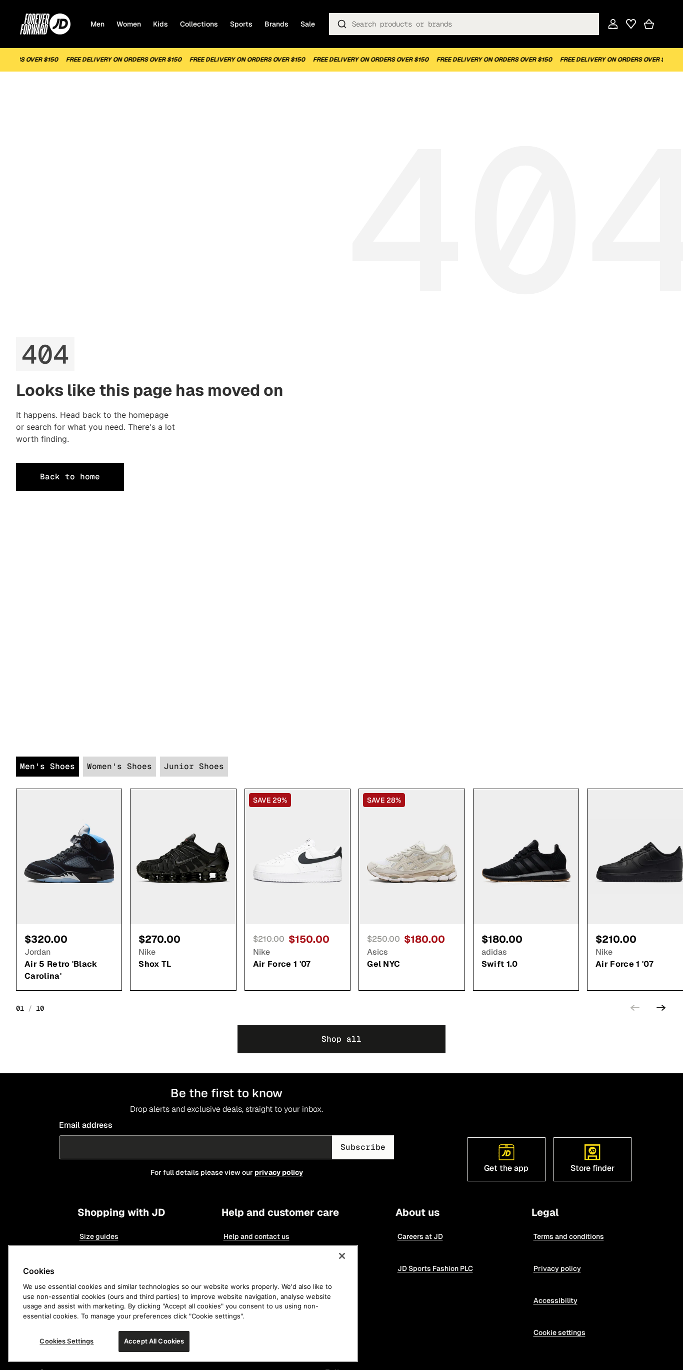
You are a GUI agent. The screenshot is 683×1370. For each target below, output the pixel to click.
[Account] (613, 24)
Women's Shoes (119, 766)
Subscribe (363, 1147)
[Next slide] (661, 1009)
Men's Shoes (47, 766)
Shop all (342, 1039)
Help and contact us (256, 1236)
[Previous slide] (635, 1009)
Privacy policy (556, 1268)
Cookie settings (559, 1332)
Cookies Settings (67, 1341)
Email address (85, 1125)
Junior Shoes (194, 766)
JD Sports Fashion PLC (434, 1268)
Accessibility (555, 1300)
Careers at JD (419, 1236)
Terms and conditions (568, 1236)
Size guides (98, 1236)
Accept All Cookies (154, 1341)
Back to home (70, 476)
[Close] (342, 1256)
